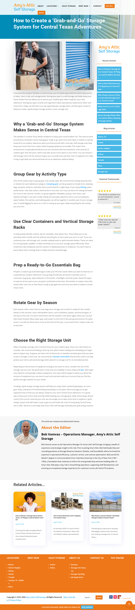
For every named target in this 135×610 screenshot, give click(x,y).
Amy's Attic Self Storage (36, 597)
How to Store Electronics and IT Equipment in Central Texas (109, 86)
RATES (41, 13)
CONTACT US (97, 557)
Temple (101, 160)
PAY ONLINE (117, 557)
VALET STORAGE (69, 6)
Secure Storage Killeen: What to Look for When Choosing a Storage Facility (109, 118)
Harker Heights (104, 148)
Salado (100, 142)
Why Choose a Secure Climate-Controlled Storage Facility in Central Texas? (109, 98)
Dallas (52, 568)
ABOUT (41, 6)
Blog (65, 597)
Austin (52, 565)
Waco (100, 166)
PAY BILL (109, 6)
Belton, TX (102, 137)
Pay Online (87, 607)
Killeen (101, 154)
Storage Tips (103, 171)
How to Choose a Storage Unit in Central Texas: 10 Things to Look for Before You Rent (29, 517)
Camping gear (52, 184)
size (82, 370)
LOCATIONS (52, 6)
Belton (11, 565)
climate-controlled (61, 356)
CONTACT (97, 6)
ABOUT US (74, 557)
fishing (83, 187)
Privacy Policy (15, 600)
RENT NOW (83, 6)
